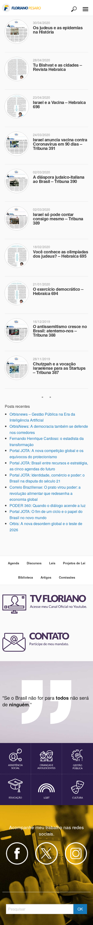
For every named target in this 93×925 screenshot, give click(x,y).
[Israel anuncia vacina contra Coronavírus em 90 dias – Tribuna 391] (19, 145)
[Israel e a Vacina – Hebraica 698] (19, 107)
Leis (52, 563)
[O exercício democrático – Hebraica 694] (19, 294)
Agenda (13, 563)
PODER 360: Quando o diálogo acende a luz (48, 505)
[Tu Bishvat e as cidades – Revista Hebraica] (19, 70)
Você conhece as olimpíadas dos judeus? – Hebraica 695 (60, 254)
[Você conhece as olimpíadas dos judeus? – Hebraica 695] (19, 257)
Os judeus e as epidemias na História (58, 30)
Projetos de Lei (74, 563)
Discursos (34, 563)
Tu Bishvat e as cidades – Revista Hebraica (57, 67)
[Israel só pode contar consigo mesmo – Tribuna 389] (19, 219)
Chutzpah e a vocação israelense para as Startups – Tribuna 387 (59, 368)
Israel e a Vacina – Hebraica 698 (59, 104)
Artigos (46, 577)
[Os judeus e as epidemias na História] (19, 33)
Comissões (67, 577)
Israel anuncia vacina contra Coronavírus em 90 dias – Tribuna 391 (60, 144)
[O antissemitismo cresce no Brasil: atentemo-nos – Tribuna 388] (19, 332)
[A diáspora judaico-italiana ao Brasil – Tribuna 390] (19, 182)
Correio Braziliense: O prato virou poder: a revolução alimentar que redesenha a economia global (45, 493)
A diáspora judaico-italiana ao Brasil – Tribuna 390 (58, 179)
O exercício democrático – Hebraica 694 (58, 291)
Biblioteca (25, 577)
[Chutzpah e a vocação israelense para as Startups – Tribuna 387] (19, 369)
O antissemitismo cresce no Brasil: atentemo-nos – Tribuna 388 (60, 330)
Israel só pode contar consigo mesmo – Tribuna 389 (58, 218)
